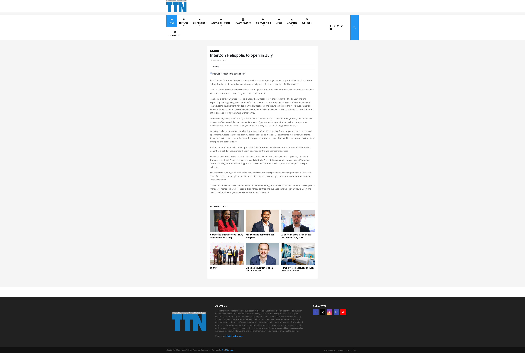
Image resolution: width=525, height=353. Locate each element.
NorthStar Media (228, 350)
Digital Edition (263, 23)
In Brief (213, 268)
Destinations (200, 23)
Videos (279, 23)
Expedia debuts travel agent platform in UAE (259, 269)
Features (183, 23)
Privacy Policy (351, 350)
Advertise (292, 23)
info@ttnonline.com (234, 336)
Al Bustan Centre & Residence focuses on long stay (296, 236)
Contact (341, 350)
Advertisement (329, 350)
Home (171, 23)
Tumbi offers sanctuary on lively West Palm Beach (297, 269)
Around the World (221, 23)
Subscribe (306, 23)
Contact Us (174, 35)
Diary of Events (243, 23)
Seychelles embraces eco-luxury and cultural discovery (226, 236)
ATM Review (214, 51)
